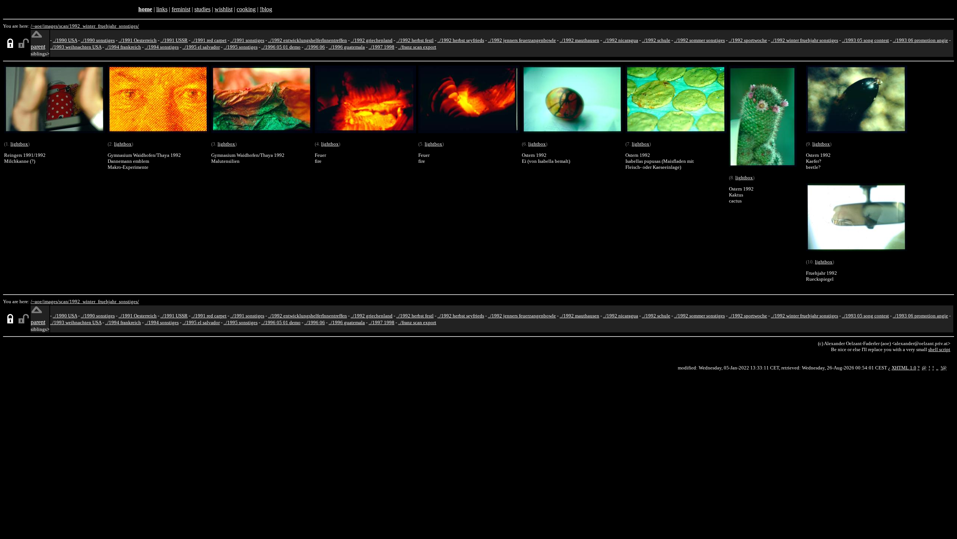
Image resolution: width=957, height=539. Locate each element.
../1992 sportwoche (748, 40)
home (145, 9)
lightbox (19, 144)
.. (937, 368)
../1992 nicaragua (620, 40)
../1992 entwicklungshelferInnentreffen (307, 40)
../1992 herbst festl (415, 40)
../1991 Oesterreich (138, 40)
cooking (246, 9)
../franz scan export (417, 47)
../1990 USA (65, 40)
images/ (51, 26)
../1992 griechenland (372, 40)
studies (202, 9)
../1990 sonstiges (98, 40)
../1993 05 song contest (865, 40)
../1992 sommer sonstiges (699, 40)
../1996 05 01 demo (281, 47)
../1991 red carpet (209, 40)
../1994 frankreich (123, 47)
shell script (939, 349)
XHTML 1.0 (904, 368)
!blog (266, 9)
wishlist (224, 9)
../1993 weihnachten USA (75, 47)
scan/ (64, 26)
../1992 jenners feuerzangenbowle (522, 40)
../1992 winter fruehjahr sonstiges (804, 40)
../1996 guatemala (347, 47)
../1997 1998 (381, 47)
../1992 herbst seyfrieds (460, 40)
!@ (944, 368)
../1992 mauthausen (579, 40)
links (161, 9)
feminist (181, 9)
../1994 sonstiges (162, 47)
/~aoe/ (37, 26)
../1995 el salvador (201, 47)
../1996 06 (314, 47)
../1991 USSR (174, 40)
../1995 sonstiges (241, 47)
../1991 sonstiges (247, 40)
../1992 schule (656, 40)
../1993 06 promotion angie (920, 40)
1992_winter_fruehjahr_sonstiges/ (104, 26)
